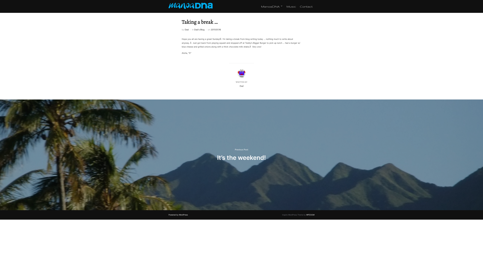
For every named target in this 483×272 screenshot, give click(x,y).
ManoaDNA (270, 6)
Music (291, 6)
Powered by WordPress (178, 215)
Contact (306, 6)
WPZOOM (310, 215)
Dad (187, 29)
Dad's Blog (199, 29)
